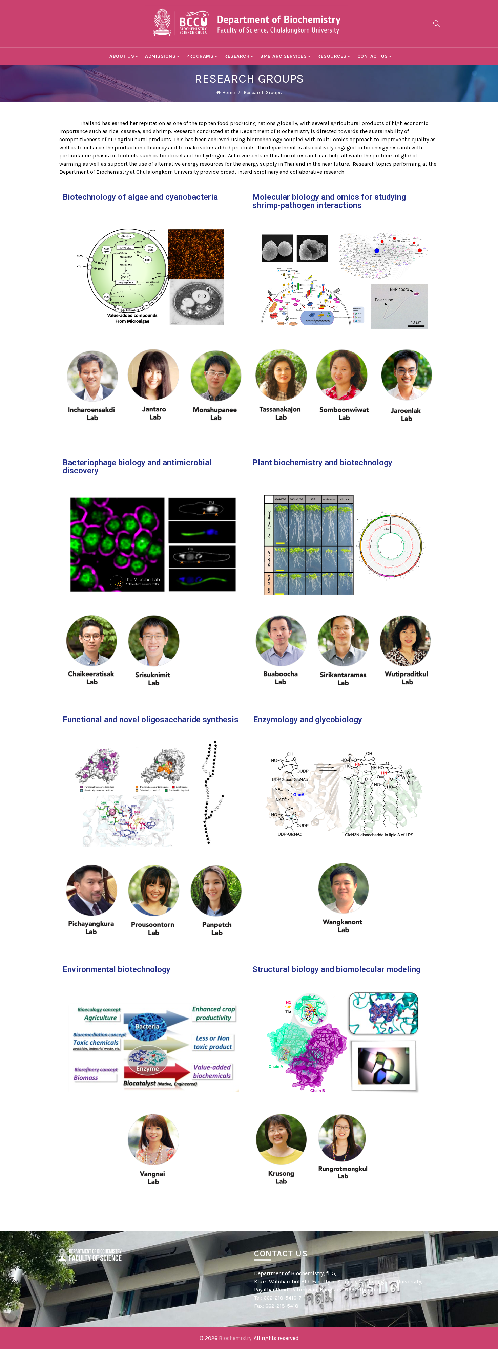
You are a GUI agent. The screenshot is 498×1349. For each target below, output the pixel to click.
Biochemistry (235, 1338)
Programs (199, 56)
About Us (121, 56)
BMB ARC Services (283, 56)
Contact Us (372, 56)
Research (236, 56)
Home (228, 92)
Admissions (160, 56)
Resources (332, 56)
